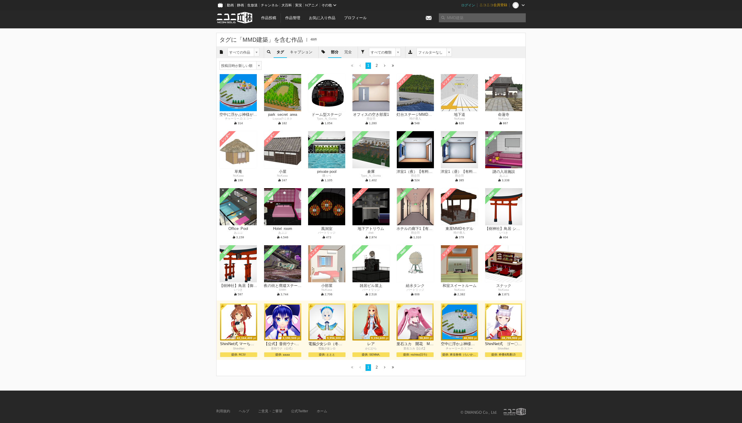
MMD (226, 80)
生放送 (252, 5)
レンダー (403, 80)
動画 (230, 5)
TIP (270, 80)
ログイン (468, 5)
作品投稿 (268, 18)
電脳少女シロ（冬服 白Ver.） (326, 344)
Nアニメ (311, 5)
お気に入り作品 (322, 18)
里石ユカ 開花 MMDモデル (415, 344)
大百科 (286, 5)
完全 (348, 52)
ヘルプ (244, 411)
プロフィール (355, 18)
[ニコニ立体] (514, 411)
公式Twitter (299, 411)
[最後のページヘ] (393, 66)
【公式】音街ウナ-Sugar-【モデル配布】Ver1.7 (282, 344)
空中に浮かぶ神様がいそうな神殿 (459, 344)
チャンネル (269, 5)
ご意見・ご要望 (270, 411)
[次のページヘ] (384, 66)
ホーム (322, 411)
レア (371, 344)
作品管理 (292, 18)
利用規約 (223, 411)
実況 (298, 5)
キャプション (301, 52)
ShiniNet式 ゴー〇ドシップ (503, 344)
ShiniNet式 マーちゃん (238, 344)
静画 (240, 5)
